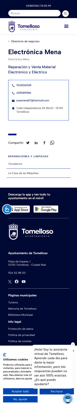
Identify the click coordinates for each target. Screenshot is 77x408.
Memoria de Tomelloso (22, 308)
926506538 (23, 85)
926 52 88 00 (16, 272)
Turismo (13, 302)
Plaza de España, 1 (19, 261)
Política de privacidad (21, 335)
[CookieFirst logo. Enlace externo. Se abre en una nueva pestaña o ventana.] (4, 355)
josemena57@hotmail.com (32, 100)
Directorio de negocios (25, 41)
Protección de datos (20, 328)
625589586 (23, 92)
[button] (66, 26)
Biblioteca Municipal (20, 314)
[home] (24, 26)
